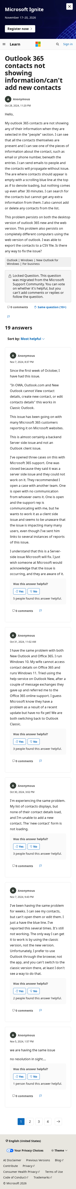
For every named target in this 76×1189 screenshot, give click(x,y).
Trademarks (42, 1177)
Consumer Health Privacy (20, 1172)
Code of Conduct (14, 1177)
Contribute (10, 1166)
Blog (58, 1160)
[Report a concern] (8, 317)
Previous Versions (38, 1160)
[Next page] (58, 1121)
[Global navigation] (4, 44)
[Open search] (58, 44)
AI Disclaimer (12, 1160)
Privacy (27, 1166)
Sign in (68, 44)
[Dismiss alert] (69, 6)
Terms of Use (54, 1172)
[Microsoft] (38, 44)
